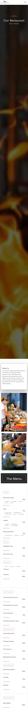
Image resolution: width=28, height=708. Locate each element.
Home (10, 23)
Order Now (6, 505)
